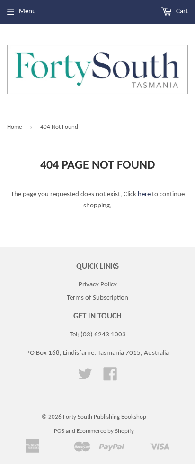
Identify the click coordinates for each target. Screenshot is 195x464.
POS (59, 431)
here (144, 194)
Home (14, 127)
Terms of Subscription (97, 297)
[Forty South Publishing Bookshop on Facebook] (110, 377)
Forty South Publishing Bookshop (104, 417)
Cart (181, 11)
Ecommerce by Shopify (105, 431)
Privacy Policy (98, 284)
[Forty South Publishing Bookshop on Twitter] (85, 377)
